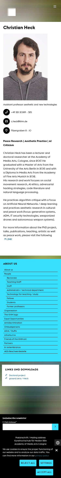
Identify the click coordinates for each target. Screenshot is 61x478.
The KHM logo (11, 314)
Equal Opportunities (14, 318)
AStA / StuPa (10, 331)
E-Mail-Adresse (10, 422)
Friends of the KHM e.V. (15, 339)
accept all (44, 472)
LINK (9, 239)
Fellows (10, 298)
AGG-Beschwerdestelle (15, 351)
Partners (8, 343)
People (7, 274)
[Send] (55, 427)
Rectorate (12, 278)
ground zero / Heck (18, 378)
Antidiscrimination (13, 323)
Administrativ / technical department (25, 290)
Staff (9, 286)
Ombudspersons (12, 327)
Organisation (10, 310)
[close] (56, 450)
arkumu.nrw (10, 335)
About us (8, 269)
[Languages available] (58, 443)
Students (11, 302)
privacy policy (42, 455)
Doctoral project (17, 375)
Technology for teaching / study (22, 294)
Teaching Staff (14, 282)
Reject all (28, 463)
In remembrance (12, 347)
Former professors (15, 306)
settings (46, 463)
